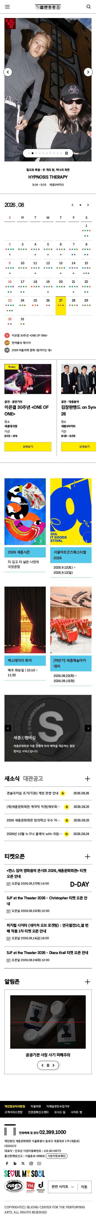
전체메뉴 (7, 7)
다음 (53, 1065)
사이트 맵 (76, 1112)
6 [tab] (47, 153)
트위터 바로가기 (23, 1163)
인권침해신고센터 (38, 1112)
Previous (7, 72)
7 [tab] (50, 153)
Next (88, 72)
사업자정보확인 (57, 1156)
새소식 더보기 (87, 778)
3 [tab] (36, 153)
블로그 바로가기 (15, 1163)
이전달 (72, 205)
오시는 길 (59, 1112)
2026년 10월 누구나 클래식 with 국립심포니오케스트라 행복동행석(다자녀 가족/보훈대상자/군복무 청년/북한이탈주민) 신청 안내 (38, 834)
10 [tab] (61, 153)
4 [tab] (40, 153)
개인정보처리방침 (14, 1106)
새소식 (12, 778)
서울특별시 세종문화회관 (48, 6)
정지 (66, 153)
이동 (84, 1187)
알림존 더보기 (87, 981)
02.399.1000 (52, 1132)
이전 (42, 1065)
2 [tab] (33, 153)
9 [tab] (58, 153)
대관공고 (33, 778)
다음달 (88, 205)
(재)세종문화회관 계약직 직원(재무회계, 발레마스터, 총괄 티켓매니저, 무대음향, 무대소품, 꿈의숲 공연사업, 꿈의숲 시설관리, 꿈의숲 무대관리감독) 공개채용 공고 (38, 807)
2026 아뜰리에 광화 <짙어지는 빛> (32, 350)
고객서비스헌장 (13, 1112)
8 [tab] (54, 153)
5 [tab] (43, 153)
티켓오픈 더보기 (87, 856)
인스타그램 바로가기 (31, 1163)
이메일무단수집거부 (58, 1106)
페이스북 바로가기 (6, 1163)
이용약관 (36, 1106)
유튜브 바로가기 (39, 1163)
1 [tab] (29, 153)
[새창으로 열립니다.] (24, 1176)
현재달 (80, 205)
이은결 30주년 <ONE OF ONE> (29, 335)
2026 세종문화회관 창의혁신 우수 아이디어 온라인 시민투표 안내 (38, 820)
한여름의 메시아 (21, 342)
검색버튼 (89, 7)
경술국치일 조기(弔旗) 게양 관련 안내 (32, 793)
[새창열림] (25, 511)
